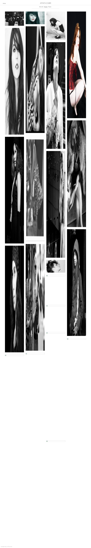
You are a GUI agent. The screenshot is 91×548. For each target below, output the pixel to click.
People (45, 6)
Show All (41, 6)
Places (49, 6)
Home (4, 3)
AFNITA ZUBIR (45, 3)
